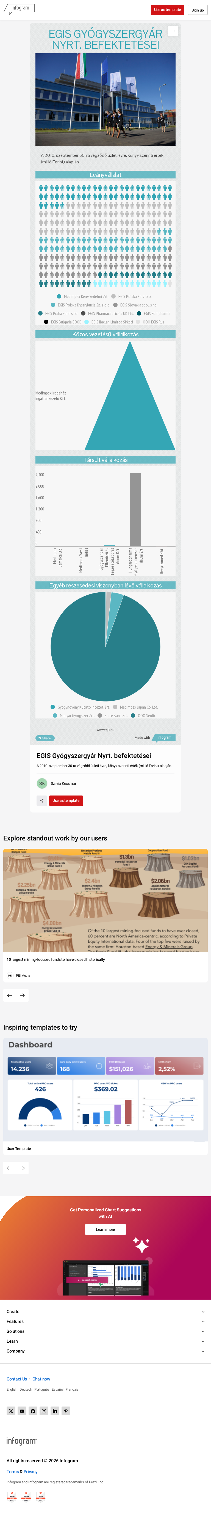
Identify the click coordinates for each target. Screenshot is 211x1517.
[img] (105, 197)
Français (72, 1389)
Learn (12, 1341)
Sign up (197, 10)
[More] (173, 31)
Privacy (31, 1471)
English (12, 1389)
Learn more (105, 1229)
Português (41, 1389)
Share (46, 738)
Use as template (167, 9)
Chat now (41, 1379)
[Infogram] (19, 10)
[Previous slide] (9, 995)
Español (57, 1389)
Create (13, 1311)
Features (15, 1321)
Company (16, 1351)
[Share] (42, 801)
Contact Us (17, 1379)
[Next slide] (22, 995)
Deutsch (26, 1389)
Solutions (15, 1331)
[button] (84, 296)
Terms (13, 1471)
